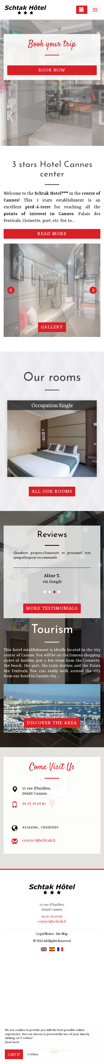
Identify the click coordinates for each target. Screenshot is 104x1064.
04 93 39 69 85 (34, 804)
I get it (14, 1054)
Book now (52, 70)
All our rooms (52, 491)
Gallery (52, 327)
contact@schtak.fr (39, 840)
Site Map (62, 933)
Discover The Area (52, 722)
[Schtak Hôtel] (28, 9)
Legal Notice (45, 933)
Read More (52, 233)
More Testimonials (52, 608)
